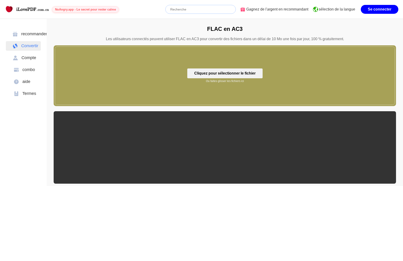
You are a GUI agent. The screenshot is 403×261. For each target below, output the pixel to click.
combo (28, 69)
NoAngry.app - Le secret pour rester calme (85, 9)
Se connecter (379, 9)
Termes (29, 93)
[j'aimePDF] (27, 9)
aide (26, 81)
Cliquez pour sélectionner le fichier (225, 73)
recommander (34, 34)
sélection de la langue (337, 9)
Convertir (29, 45)
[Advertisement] (197, 147)
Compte (28, 57)
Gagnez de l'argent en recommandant (277, 9)
